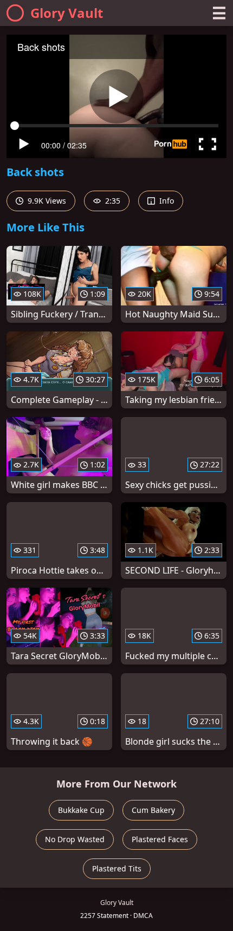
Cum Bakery (153, 810)
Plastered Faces (160, 839)
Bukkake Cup (81, 810)
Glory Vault (66, 13)
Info (165, 201)
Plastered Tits (116, 868)
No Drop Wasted (75, 839)
